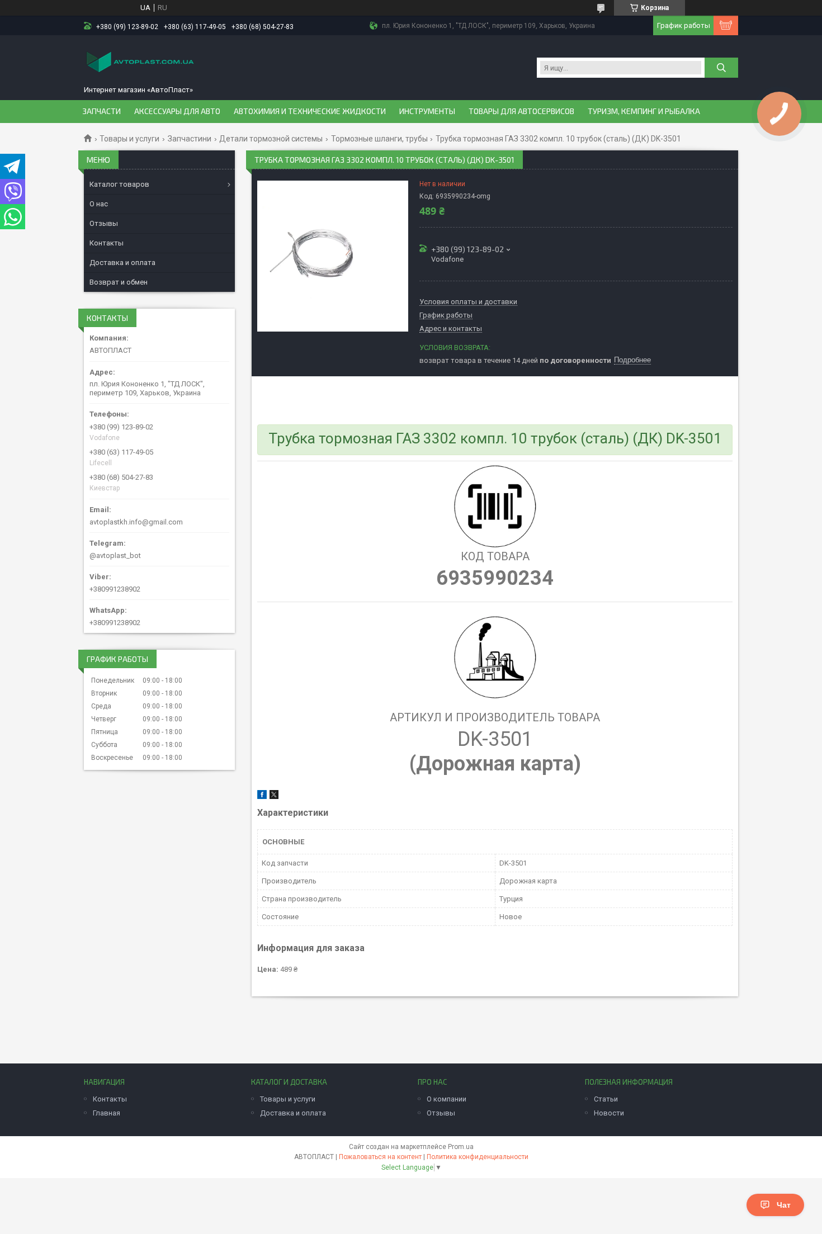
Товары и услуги (129, 138)
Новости (609, 1113)
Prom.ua (461, 1147)
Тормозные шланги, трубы (379, 138)
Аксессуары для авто (177, 111)
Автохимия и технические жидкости (310, 111)
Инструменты (427, 111)
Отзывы (103, 223)
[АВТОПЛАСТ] (140, 63)
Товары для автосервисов (521, 111)
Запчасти (101, 111)
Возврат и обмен (118, 282)
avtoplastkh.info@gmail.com (136, 522)
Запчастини (189, 138)
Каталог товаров (119, 184)
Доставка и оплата (122, 262)
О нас (98, 204)
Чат (784, 1204)
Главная (106, 1113)
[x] (274, 796)
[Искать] (721, 68)
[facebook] (262, 796)
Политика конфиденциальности (477, 1157)
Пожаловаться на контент (380, 1157)
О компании (446, 1099)
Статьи (606, 1099)
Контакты (106, 243)
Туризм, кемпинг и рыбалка (644, 111)
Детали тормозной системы (271, 138)
